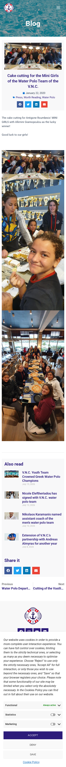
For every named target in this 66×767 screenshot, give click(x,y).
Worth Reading (32, 97)
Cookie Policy (31, 762)
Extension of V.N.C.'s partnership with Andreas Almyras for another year (40, 539)
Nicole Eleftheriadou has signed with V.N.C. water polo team (39, 497)
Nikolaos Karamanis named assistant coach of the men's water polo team (41, 518)
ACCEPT (33, 735)
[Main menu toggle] (58, 8)
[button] (20, 104)
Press (19, 97)
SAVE (33, 754)
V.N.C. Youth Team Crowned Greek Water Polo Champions (41, 476)
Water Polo (48, 97)
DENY (33, 745)
